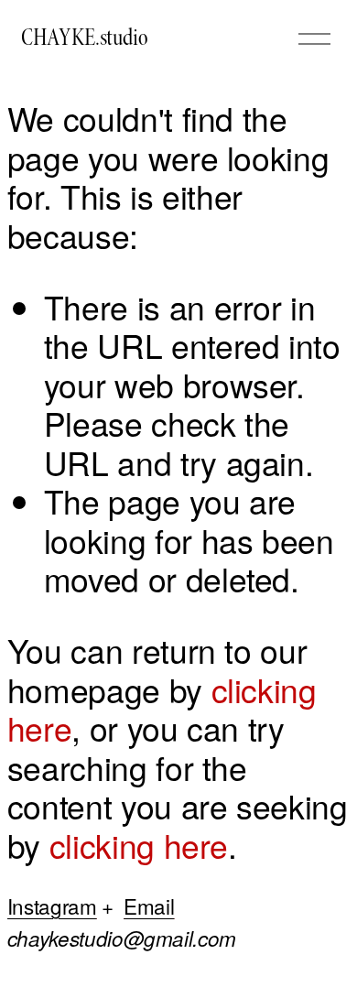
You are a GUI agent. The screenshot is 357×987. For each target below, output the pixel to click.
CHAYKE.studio (84, 37)
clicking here (138, 844)
